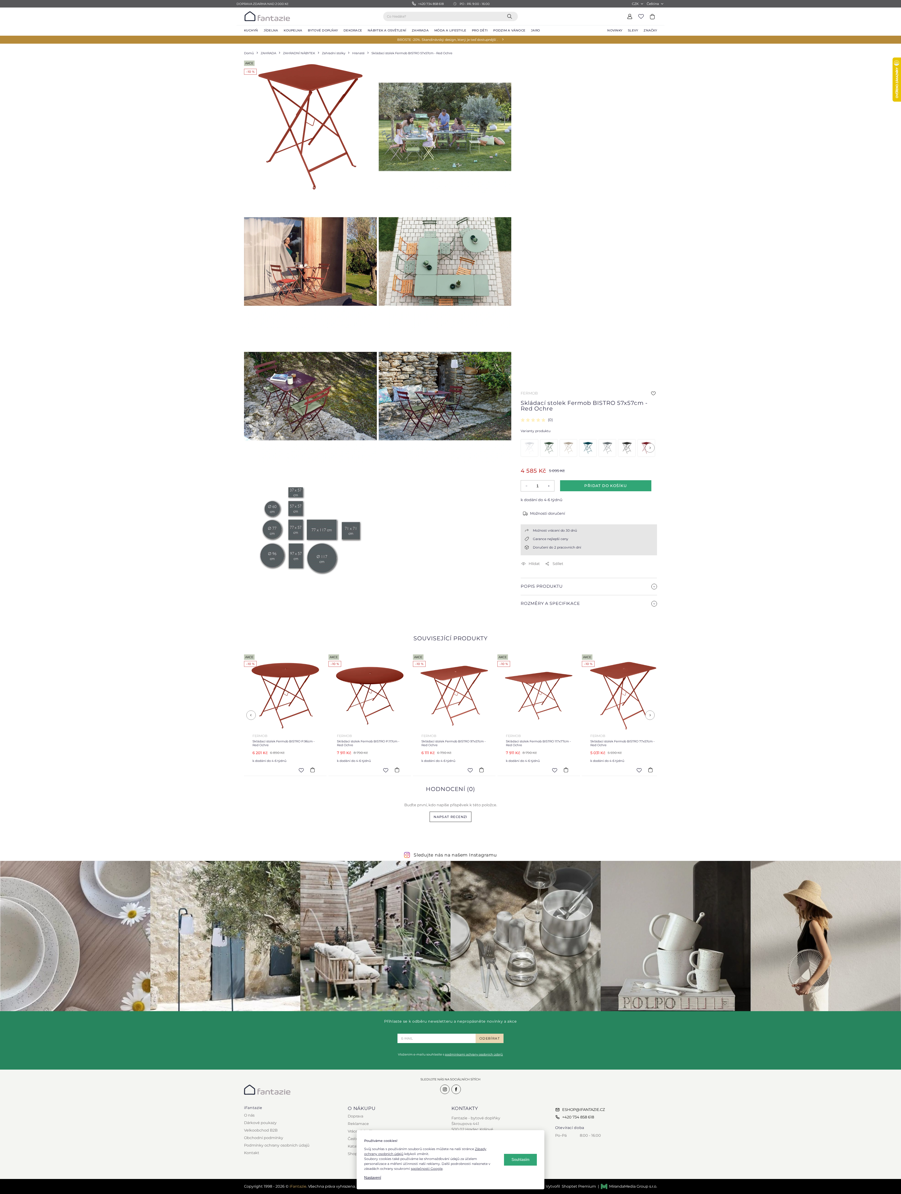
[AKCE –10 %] (529, 448)
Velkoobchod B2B (261, 1130)
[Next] (650, 448)
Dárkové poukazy (260, 1123)
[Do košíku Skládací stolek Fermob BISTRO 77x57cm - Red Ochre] (499, 770)
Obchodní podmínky (263, 1138)
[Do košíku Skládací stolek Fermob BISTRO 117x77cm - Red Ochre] (414, 770)
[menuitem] (251, 30)
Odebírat (489, 1038)
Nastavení (372, 1178)
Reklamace (358, 1123)
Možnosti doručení (547, 513)
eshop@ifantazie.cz (583, 1109)
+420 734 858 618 (578, 1117)
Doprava (355, 1116)
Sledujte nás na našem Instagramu (455, 855)
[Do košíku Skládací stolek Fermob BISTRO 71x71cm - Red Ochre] (583, 770)
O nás (249, 1115)
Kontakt (251, 1153)
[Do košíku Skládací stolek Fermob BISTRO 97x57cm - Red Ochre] (330, 770)
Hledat (510, 16)
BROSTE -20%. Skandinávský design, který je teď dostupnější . (447, 40)
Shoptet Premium (579, 1186)
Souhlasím (520, 1160)
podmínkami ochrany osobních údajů (474, 1054)
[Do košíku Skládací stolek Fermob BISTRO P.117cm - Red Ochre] (245, 770)
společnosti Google (427, 1169)
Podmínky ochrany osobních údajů (276, 1145)
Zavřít (532, 615)
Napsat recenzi (450, 817)
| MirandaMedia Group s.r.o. (627, 1186)
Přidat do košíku (605, 486)
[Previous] (251, 715)
